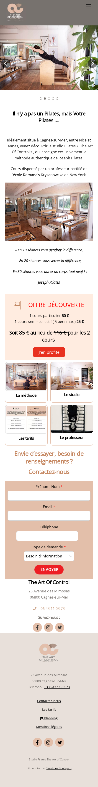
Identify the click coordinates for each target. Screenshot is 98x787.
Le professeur (72, 437)
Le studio (72, 394)
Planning (50, 718)
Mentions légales (49, 727)
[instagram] (48, 626)
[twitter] (59, 626)
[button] (5, 63)
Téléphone (49, 527)
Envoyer (49, 569)
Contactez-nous (49, 701)
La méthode (26, 395)
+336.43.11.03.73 (57, 687)
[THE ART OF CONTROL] (15, 19)
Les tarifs (26, 438)
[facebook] (37, 626)
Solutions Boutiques (59, 768)
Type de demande (49, 546)
